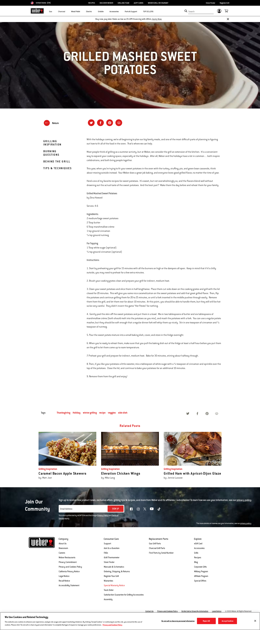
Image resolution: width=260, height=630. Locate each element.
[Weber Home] (37, 11)
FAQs (106, 552)
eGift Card (198, 543)
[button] (54, 11)
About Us (63, 543)
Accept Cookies (227, 621)
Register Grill (224, 3)
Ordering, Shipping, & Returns (117, 571)
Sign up (115, 508)
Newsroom (63, 548)
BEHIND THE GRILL (56, 161)
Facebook (131, 509)
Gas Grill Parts (155, 543)
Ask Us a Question (111, 548)
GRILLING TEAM (123, 3)
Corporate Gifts (200, 566)
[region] (130, 621)
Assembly (108, 599)
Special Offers (200, 580)
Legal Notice (64, 576)
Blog (196, 562)
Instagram (138, 509)
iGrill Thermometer (111, 557)
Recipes (197, 557)
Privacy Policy (102, 515)
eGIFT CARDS (138, 3)
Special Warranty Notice (114, 585)
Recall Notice (64, 580)
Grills (196, 552)
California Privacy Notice (69, 571)
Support (107, 543)
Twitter (144, 509)
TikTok (159, 509)
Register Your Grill (111, 576)
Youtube (152, 508)
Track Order (108, 590)
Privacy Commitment (68, 562)
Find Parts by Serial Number (161, 552)
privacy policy (245, 523)
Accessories (199, 548)
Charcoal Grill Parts (157, 548)
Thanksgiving (63, 412)
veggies (112, 412)
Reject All (206, 621)
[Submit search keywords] (186, 11)
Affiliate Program (201, 576)
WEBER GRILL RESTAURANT (158, 3)
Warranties (108, 580)
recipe (102, 412)
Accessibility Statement (69, 585)
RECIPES (91, 3)
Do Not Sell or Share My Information (194, 611)
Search (191, 11)
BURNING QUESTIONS (51, 153)
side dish (122, 412)
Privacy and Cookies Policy (70, 566)
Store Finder (210, 3)
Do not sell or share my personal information (178, 621)
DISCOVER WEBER (106, 3)
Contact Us (149, 611)
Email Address (66, 509)
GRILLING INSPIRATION (52, 142)
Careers (62, 552)
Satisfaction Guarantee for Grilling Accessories (124, 594)
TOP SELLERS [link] (148, 11)
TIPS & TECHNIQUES (57, 168)
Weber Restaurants (67, 557)
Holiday (76, 412)
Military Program (201, 571)
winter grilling (90, 412)
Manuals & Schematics (114, 566)
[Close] (228, 19)
